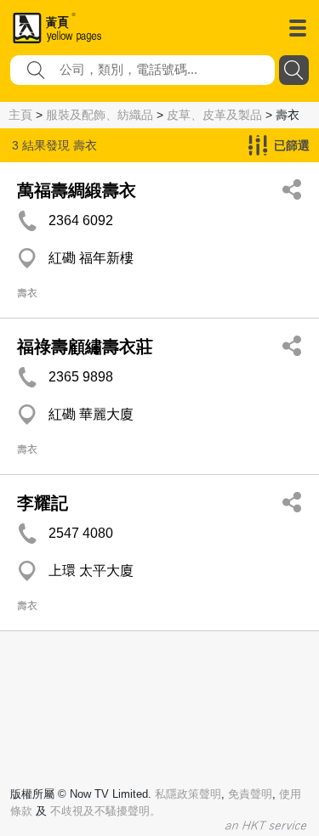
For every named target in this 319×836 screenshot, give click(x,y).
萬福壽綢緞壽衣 (76, 190)
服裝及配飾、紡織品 (99, 114)
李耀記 (42, 503)
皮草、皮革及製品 (214, 114)
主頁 (20, 114)
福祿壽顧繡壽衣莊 (85, 346)
